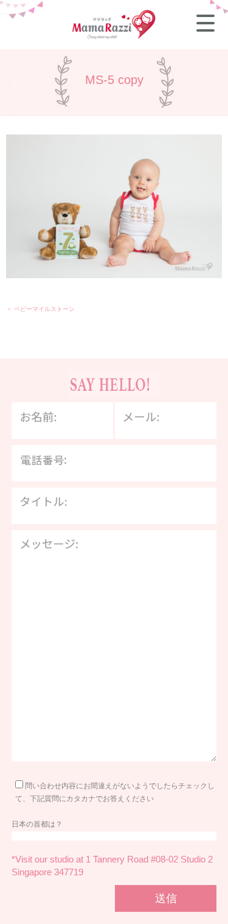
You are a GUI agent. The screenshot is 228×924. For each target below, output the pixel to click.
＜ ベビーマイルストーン (40, 309)
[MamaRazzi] (114, 37)
